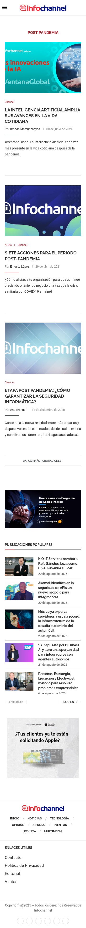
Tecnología (59, 818)
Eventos (60, 825)
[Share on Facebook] (38, 164)
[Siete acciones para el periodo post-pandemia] (43, 210)
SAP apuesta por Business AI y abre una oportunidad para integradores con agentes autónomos (58, 652)
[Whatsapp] (56, 921)
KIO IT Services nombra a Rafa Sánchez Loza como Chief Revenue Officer (58, 563)
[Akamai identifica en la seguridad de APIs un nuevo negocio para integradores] (19, 590)
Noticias (34, 818)
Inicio (14, 818)
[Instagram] (65, 921)
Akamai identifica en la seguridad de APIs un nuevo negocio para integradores (56, 590)
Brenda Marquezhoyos (25, 129)
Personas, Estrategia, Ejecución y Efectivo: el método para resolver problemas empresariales (58, 681)
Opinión (18, 825)
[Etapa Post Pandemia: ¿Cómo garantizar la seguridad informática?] (43, 348)
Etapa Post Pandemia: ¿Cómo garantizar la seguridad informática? (37, 396)
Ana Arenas (18, 410)
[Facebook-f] (20, 921)
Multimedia (53, 831)
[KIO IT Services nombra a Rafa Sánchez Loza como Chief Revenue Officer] (19, 566)
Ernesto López (19, 266)
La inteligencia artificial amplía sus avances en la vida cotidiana (42, 115)
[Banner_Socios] (43, 492)
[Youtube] (47, 921)
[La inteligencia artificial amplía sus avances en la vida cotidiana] (43, 67)
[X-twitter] (29, 921)
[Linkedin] (38, 921)
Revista (30, 831)
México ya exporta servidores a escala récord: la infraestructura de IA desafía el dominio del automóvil (59, 621)
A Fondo (38, 825)
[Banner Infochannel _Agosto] (43, 720)
